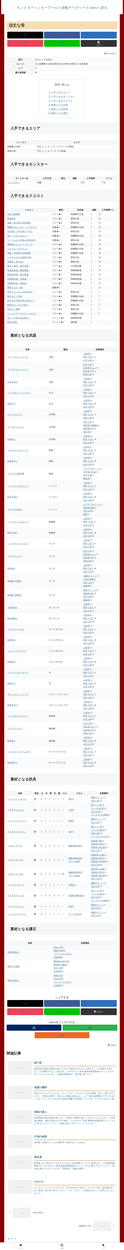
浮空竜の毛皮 (89, 472)
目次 (57, 84)
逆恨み (72, 885)
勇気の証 (58, 975)
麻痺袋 (86, 586)
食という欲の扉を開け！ (19, 318)
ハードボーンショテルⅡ (19, 393)
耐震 (71, 821)
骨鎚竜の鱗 (88, 508)
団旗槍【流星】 (14, 581)
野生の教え (12, 322)
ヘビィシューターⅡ (16, 651)
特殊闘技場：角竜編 (16, 283)
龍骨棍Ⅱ (11, 741)
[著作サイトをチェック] (34, 1028)
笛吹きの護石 (13, 966)
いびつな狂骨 (97, 830)
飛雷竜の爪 (88, 428)
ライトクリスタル (99, 836)
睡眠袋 (86, 478)
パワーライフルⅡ (15, 629)
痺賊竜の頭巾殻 (61, 961)
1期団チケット (90, 576)
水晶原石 (58, 957)
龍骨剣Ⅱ (11, 439)
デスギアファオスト (16, 832)
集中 (71, 799)
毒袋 (85, 514)
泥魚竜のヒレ (89, 368)
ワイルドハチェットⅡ (17, 450)
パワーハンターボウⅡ (17, 672)
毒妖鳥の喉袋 (60, 965)
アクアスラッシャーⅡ (17, 369)
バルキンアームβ (15, 874)
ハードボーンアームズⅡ (19, 752)
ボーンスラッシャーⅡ (17, 357)
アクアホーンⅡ (14, 556)
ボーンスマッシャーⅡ (17, 694)
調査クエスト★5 (15, 287)
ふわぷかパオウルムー (17, 249)
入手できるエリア (60, 92)
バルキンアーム (14, 846)
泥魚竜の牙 (88, 371)
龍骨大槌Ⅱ (12, 497)
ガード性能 (74, 861)
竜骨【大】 (88, 357)
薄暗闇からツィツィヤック (20, 244)
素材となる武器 (59, 105)
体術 (71, 906)
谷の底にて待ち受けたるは (20, 231)
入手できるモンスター (63, 96)
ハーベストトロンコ (16, 821)
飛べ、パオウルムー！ (17, 236)
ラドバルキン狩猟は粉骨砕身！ (22, 240)
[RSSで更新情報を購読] (62, 1035)
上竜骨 (86, 354)
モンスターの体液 (99, 815)
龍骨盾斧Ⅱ (12, 762)
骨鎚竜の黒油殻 (98, 847)
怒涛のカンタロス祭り (17, 305)
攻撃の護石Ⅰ (13, 952)
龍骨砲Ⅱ (11, 662)
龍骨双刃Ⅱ (12, 461)
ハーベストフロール (16, 799)
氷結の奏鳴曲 (13, 214)
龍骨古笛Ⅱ (12, 532)
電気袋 (86, 432)
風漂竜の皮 (88, 593)
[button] (99, 43)
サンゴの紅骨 (97, 808)
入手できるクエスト (62, 101)
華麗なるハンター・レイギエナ (22, 227)
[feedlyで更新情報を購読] (90, 1028)
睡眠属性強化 (75, 846)
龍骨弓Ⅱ (11, 683)
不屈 (71, 810)
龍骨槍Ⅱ (11, 568)
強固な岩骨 (59, 950)
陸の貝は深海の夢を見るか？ (21, 300)
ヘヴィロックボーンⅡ (17, 486)
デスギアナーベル (15, 895)
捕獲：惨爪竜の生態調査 (19, 223)
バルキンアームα (15, 860)
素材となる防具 (59, 109)
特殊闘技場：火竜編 (16, 279)
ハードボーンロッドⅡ (17, 716)
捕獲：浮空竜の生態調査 (19, 253)
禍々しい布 (96, 805)
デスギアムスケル (15, 810)
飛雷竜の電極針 (90, 425)
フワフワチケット (91, 468)
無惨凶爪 (11, 218)
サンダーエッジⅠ (15, 427)
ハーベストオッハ (15, 906)
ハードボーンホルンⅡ (17, 522)
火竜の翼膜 (88, 579)
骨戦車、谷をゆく (15, 262)
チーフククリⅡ (14, 414)
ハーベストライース (16, 914)
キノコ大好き (75, 914)
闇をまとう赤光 (14, 296)
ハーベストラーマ (15, 885)
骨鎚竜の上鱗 (97, 855)
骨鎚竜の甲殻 (97, 844)
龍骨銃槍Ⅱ (12, 618)
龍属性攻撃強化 (76, 895)
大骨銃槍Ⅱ (12, 607)
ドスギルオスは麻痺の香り (20, 257)
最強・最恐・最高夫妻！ (19, 266)
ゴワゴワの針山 (14, 509)
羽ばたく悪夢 (13, 309)
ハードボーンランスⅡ (17, 543)
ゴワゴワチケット (91, 504)
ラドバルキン (13, 182)
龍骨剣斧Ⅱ (12, 705)
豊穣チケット (97, 797)
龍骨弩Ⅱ (11, 640)
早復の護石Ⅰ (13, 980)
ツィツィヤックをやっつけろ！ (22, 313)
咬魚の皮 (87, 374)
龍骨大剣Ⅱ (12, 382)
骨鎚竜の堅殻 (97, 858)
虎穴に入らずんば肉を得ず (20, 292)
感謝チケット (89, 590)
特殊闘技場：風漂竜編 (17, 270)
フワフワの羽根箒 (15, 473)
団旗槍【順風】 (14, 595)
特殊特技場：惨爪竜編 (17, 274)
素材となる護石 (59, 113)
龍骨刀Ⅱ (11, 403)
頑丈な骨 (87, 360)
